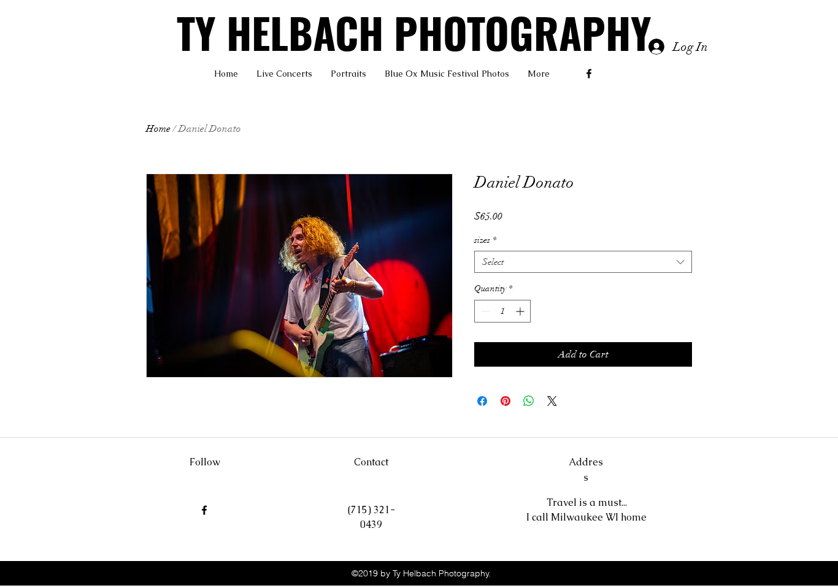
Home (158, 129)
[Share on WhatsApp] (528, 401)
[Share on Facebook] (482, 401)
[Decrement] (483, 311)
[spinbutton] (502, 311)
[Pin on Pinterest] (505, 401)
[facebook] (589, 73)
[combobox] (583, 262)
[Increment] (521, 311)
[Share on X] (552, 401)
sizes (485, 240)
